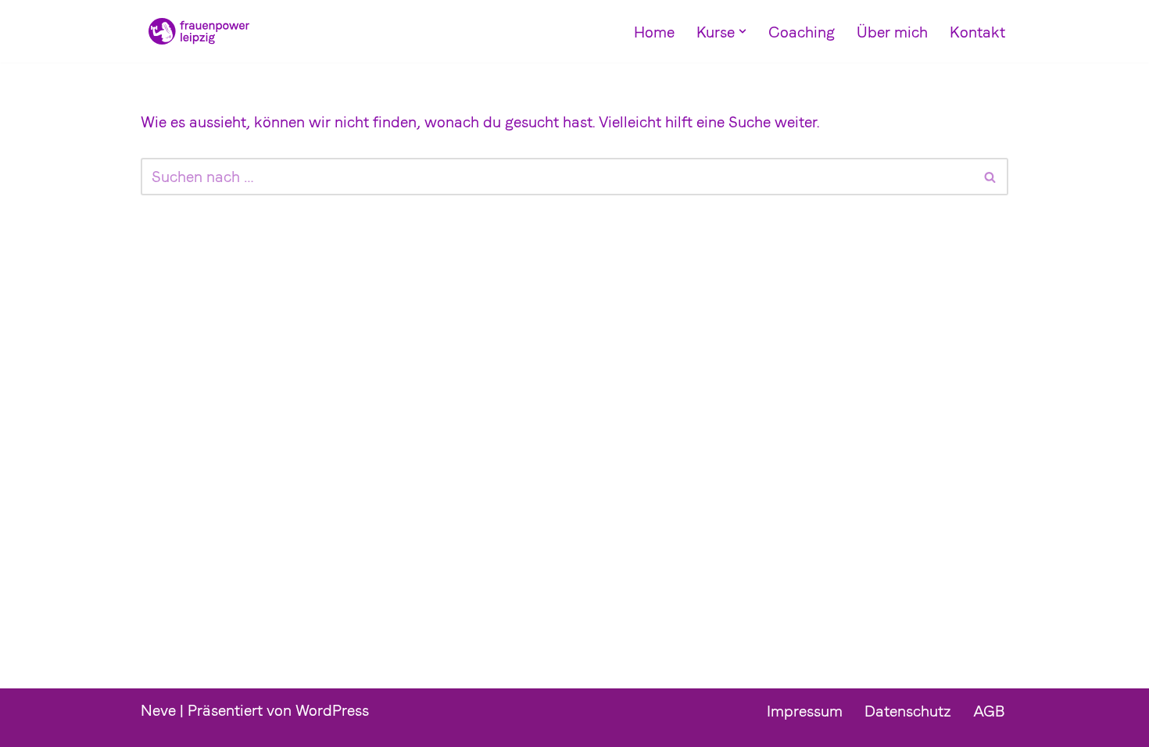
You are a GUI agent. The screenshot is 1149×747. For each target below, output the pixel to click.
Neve (158, 710)
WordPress (332, 710)
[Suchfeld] (990, 176)
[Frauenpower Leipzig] (195, 31)
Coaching (801, 32)
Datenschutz (907, 711)
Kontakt (977, 32)
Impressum (805, 711)
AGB (989, 711)
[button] (742, 31)
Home (654, 32)
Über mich (892, 32)
